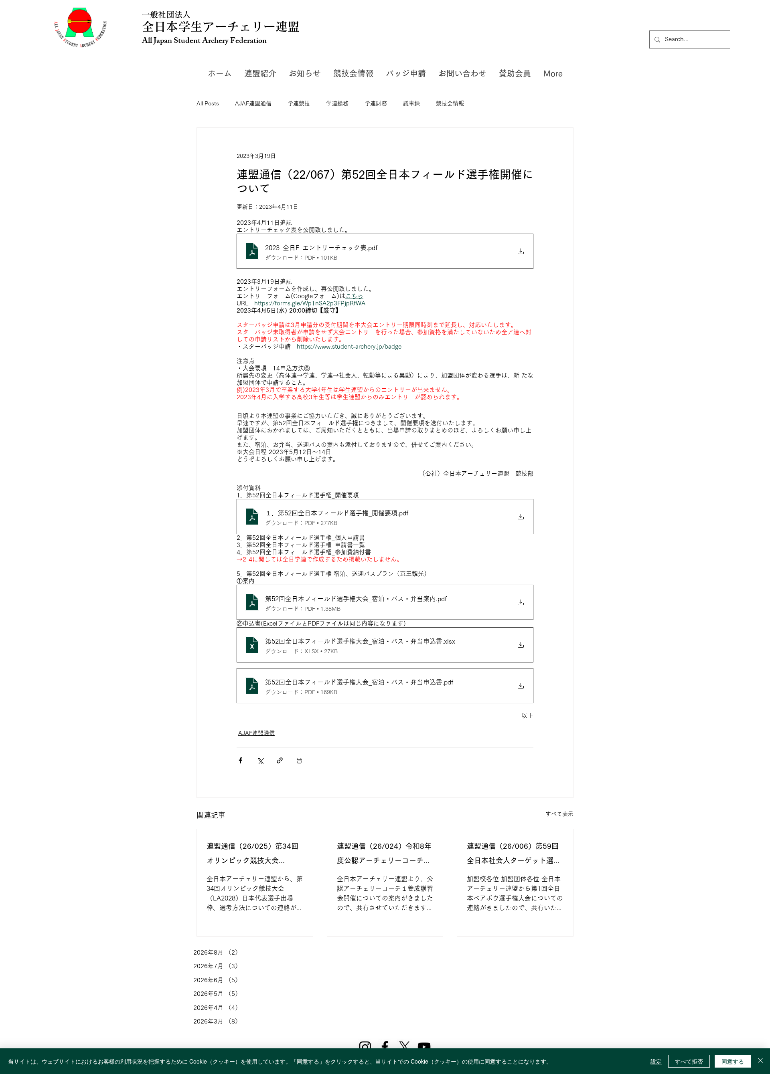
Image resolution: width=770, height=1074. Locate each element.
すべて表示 (559, 814)
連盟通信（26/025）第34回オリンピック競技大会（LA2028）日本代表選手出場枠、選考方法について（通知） (253, 855)
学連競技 (299, 103)
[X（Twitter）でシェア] (260, 760)
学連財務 (376, 103)
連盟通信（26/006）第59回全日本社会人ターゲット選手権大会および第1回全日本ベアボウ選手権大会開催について (514, 855)
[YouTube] (424, 1047)
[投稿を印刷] (299, 760)
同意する (732, 1061)
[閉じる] (760, 1061)
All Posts (208, 103)
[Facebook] (385, 1047)
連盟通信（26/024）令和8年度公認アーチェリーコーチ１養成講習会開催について (384, 855)
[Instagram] (365, 1047)
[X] (404, 1047)
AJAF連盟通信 (253, 103)
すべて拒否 (689, 1061)
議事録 (411, 103)
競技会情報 (450, 103)
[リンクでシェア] (280, 760)
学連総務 (337, 103)
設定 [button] (656, 1061)
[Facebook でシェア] (240, 760)
